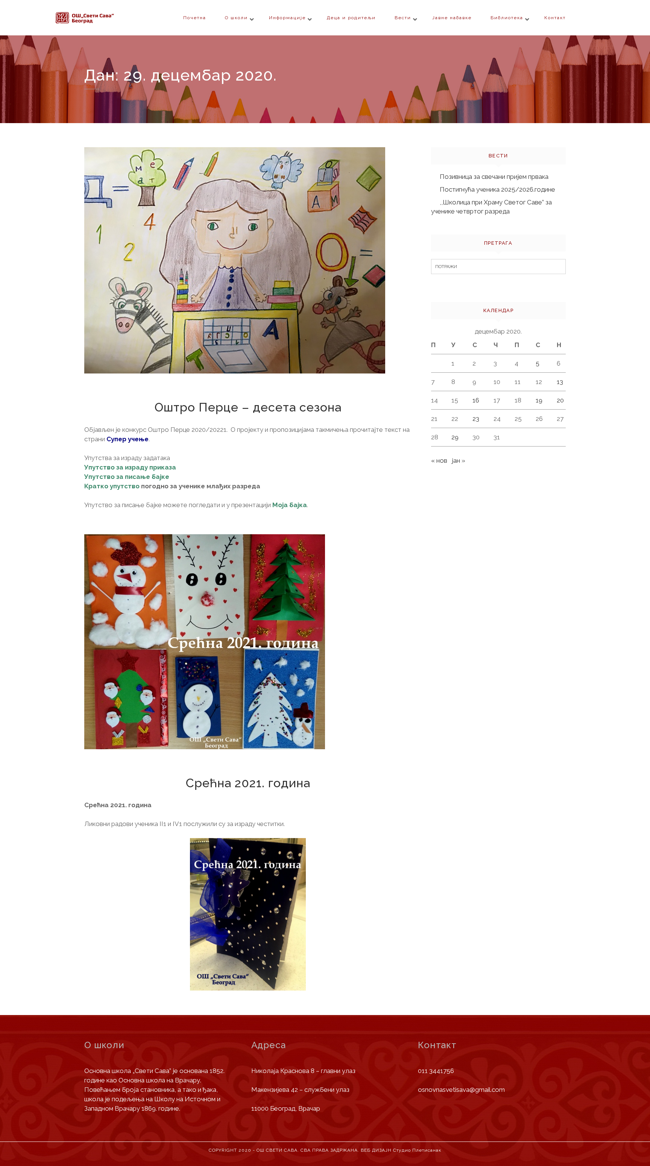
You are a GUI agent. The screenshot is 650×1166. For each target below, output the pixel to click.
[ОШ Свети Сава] (99, 17)
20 (560, 400)
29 (455, 437)
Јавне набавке (452, 17)
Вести (403, 17)
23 (475, 418)
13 (560, 382)
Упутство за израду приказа (130, 467)
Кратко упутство (112, 486)
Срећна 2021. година (248, 783)
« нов (439, 460)
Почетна (194, 17)
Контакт (555, 17)
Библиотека (507, 17)
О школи (236, 17)
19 (539, 400)
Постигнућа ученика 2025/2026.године (497, 189)
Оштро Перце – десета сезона (248, 407)
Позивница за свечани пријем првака (494, 176)
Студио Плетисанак (417, 1150)
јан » (458, 460)
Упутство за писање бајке (126, 476)
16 (475, 400)
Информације (287, 17)
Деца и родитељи (351, 17)
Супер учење (127, 439)
